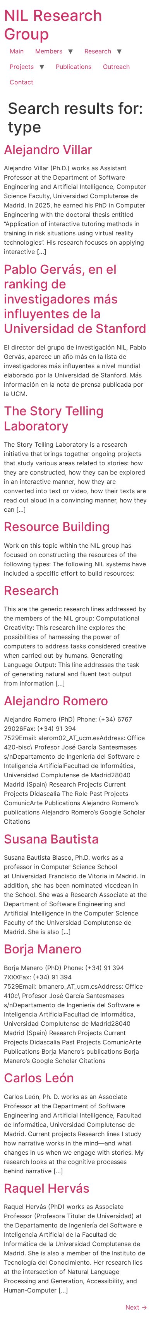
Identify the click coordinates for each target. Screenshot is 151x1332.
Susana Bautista (51, 839)
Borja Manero (43, 949)
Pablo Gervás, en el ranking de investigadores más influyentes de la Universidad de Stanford (75, 299)
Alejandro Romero (56, 700)
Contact (21, 82)
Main (17, 51)
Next (136, 1307)
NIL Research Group (53, 24)
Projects (22, 66)
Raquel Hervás (46, 1188)
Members (48, 51)
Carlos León (39, 1077)
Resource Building (57, 526)
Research (97, 51)
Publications (73, 66)
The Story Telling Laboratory (54, 418)
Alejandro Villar (48, 149)
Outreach (116, 66)
